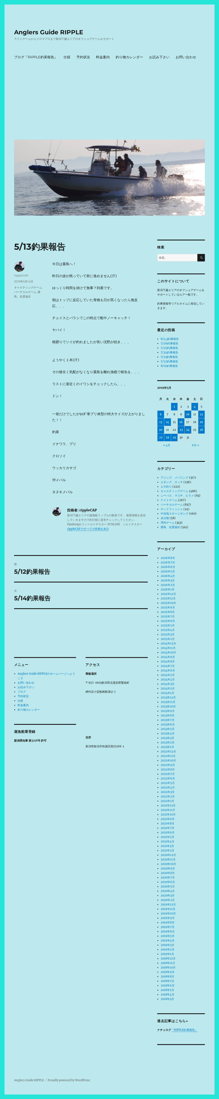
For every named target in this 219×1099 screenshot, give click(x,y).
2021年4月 (167, 841)
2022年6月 (168, 778)
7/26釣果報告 (169, 343)
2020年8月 (168, 873)
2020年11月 (168, 859)
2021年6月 (168, 832)
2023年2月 (168, 742)
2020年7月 (168, 877)
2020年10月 (168, 864)
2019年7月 (168, 927)
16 (181, 422)
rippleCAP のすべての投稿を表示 (88, 529)
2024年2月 (168, 688)
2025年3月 (168, 634)
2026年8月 (168, 558)
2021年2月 (167, 850)
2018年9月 (168, 972)
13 (160, 422)
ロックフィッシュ (172, 509)
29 (174, 437)
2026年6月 (168, 567)
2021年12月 (168, 805)
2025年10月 (168, 603)
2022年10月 (168, 760)
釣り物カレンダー (129, 57)
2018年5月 (167, 990)
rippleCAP (21, 275)
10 (187, 414)
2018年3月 (167, 999)
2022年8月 (168, 769)
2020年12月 (168, 855)
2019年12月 (168, 904)
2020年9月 (168, 868)
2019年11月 (168, 909)
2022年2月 (168, 796)
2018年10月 (168, 967)
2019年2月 (168, 949)
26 (201, 430)
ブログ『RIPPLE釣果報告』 (36, 57)
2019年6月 (168, 931)
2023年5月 (168, 729)
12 (201, 414)
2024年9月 (168, 657)
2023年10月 (168, 706)
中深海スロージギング (174, 513)
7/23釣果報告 (169, 357)
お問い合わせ (186, 57)
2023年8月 (168, 715)
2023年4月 (168, 733)
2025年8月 (168, 612)
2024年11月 (168, 648)
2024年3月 (168, 684)
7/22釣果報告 (169, 361)
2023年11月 (168, 702)
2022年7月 (168, 774)
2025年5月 (168, 625)
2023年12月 (168, 697)
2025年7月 (168, 616)
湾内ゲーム (168, 522)
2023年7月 (168, 720)
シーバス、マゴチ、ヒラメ (177, 495)
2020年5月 (168, 886)
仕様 (67, 57)
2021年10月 (168, 814)
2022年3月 (168, 792)
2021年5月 (167, 837)
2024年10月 (168, 652)
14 (167, 422)
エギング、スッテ (172, 482)
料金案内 (103, 57)
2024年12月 (168, 643)
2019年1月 (167, 954)
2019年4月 (168, 940)
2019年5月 (168, 936)
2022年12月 (168, 751)
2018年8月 (167, 976)
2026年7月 (168, 562)
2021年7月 (167, 828)
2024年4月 (168, 679)
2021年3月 (167, 846)
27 (161, 437)
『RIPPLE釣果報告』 (184, 1030)
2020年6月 (168, 882)
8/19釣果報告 (169, 366)
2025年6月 (168, 621)
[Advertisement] (110, 104)
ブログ (22, 692)
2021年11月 (168, 810)
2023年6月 (168, 724)
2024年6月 (168, 670)
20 (161, 430)
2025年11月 (168, 598)
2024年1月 (167, 693)
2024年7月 (168, 666)
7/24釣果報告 (169, 352)
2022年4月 (168, 787)
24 (188, 430)
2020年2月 (168, 900)
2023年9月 (168, 711)
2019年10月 (168, 913)
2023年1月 (167, 747)
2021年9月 (168, 819)
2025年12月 (168, 594)
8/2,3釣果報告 (170, 339)
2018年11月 (168, 963)
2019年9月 (168, 918)
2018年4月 (167, 994)
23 (181, 430)
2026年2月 (168, 585)
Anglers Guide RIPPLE (48, 32)
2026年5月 (168, 571)
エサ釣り (166, 486)
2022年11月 (168, 756)
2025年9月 (168, 607)
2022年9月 (168, 765)
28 (167, 437)
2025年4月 (168, 630)
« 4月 (166, 445)
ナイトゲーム (169, 500)
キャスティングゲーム (28, 287)
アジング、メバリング (174, 477)
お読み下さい (159, 57)
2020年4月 (168, 891)
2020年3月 (168, 895)
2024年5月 (168, 675)
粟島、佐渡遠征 (170, 527)
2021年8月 (167, 823)
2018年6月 (168, 985)
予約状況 (83, 57)
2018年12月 (168, 958)
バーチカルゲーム (25, 292)
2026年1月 (168, 589)
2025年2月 (168, 639)
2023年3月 (167, 738)
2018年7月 (167, 981)
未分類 (165, 518)
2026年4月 (168, 576)
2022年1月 (167, 801)
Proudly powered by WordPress (69, 1080)
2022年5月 (168, 783)
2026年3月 (168, 580)
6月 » (195, 445)
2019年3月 (167, 945)
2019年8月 (168, 922)
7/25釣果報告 (169, 348)
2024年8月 (168, 661)
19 (201, 422)
